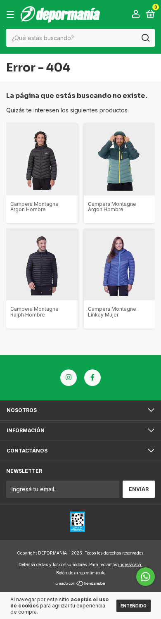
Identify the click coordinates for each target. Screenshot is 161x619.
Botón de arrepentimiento (80, 572)
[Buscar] (145, 38)
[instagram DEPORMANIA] (68, 377)
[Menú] (11, 14)
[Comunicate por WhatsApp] (145, 576)
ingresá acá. (130, 564)
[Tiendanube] (81, 584)
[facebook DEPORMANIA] (92, 377)
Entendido (134, 605)
